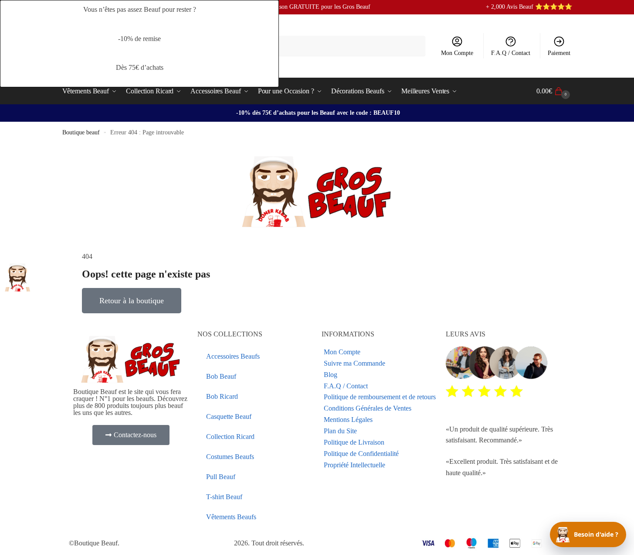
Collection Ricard (230, 436)
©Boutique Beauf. (94, 543)
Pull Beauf (220, 476)
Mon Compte (457, 53)
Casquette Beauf (228, 416)
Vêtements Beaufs (231, 517)
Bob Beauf (221, 376)
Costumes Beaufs (230, 456)
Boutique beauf (81, 132)
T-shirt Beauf (224, 496)
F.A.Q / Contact (510, 53)
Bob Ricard (222, 396)
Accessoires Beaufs (233, 356)
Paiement (559, 53)
